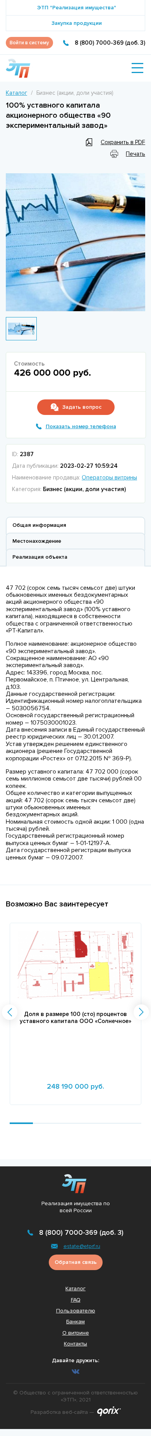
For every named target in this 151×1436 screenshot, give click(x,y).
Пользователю (75, 1310)
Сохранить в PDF (123, 142)
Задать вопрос (81, 407)
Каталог (16, 92)
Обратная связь (76, 1262)
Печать (135, 153)
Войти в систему (29, 43)
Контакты (75, 1343)
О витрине (75, 1333)
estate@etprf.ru (81, 1246)
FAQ (76, 1300)
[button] (9, 1012)
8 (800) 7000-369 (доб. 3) (110, 42)
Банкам (75, 1321)
